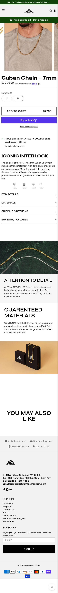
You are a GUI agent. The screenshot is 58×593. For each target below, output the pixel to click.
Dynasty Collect (32, 566)
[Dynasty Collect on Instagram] (7, 490)
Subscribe (8, 521)
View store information (14, 146)
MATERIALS (8, 202)
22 (7, 98)
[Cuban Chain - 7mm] (29, 47)
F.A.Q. (6, 512)
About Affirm (9, 515)
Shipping (7, 507)
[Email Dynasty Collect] (10, 490)
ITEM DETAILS (9, 194)
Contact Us (8, 509)
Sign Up (29, 549)
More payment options (29, 126)
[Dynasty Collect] (29, 10)
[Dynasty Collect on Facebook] (4, 490)
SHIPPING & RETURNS (14, 211)
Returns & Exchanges (14, 518)
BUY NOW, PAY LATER (14, 219)
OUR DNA (8, 504)
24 (18, 98)
